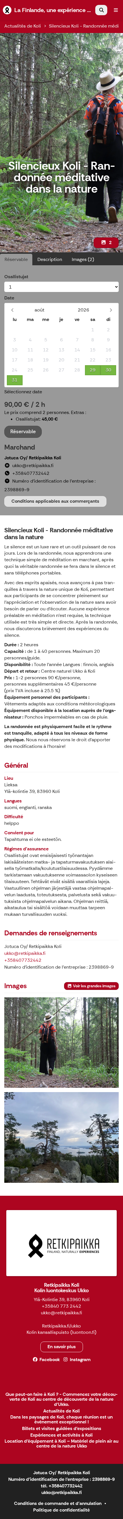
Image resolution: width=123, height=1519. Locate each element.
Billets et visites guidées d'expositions (61, 1428)
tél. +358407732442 (61, 1486)
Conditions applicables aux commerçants (55, 501)
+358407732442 (22, 960)
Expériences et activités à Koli (61, 1435)
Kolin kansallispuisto (48, 1332)
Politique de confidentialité (61, 1510)
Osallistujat (16, 277)
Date (9, 298)
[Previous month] (12, 310)
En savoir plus (61, 1347)
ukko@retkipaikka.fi (24, 953)
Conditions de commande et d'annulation (58, 1503)
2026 (83, 310)
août (39, 310)
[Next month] (111, 310)
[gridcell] (15, 330)
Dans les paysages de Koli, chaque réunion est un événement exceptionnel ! (61, 1419)
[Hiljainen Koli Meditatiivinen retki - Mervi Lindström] (61, 1137)
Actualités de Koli (22, 26)
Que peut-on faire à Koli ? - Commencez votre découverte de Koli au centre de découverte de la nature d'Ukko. (61, 1399)
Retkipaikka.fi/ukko (61, 1326)
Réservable (16, 259)
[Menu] (116, 10)
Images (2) (83, 259)
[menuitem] (101, 10)
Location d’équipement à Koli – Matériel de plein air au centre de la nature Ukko (61, 1444)
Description (49, 259)
